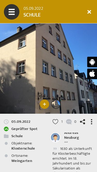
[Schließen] (89, 11)
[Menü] (11, 12)
